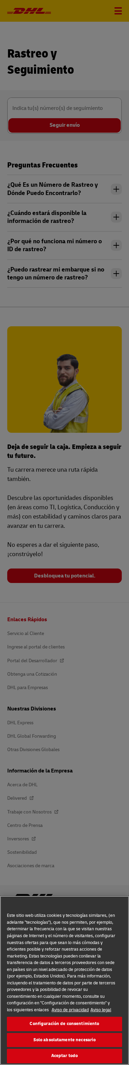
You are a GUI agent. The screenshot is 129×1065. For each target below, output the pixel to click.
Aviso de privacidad (70, 1010)
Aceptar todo (64, 1055)
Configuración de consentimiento (64, 1023)
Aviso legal (100, 1010)
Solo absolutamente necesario (64, 1040)
